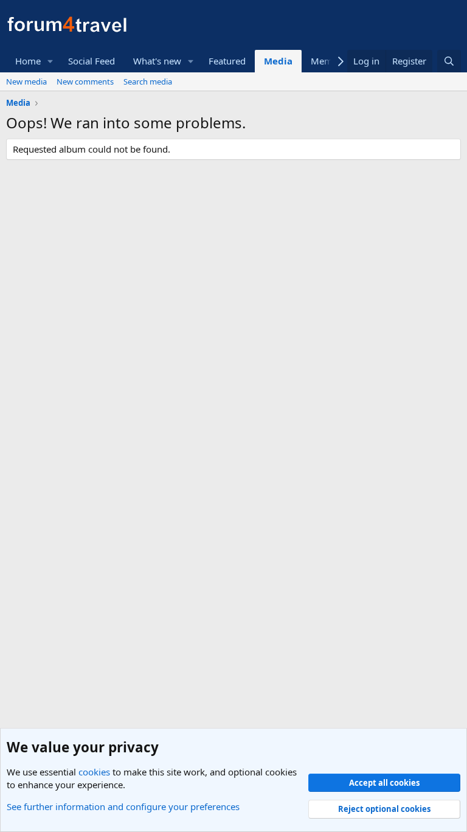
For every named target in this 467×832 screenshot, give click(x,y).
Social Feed (91, 61)
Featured (227, 61)
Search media (147, 81)
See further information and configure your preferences (123, 806)
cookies (94, 772)
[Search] (449, 61)
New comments (85, 81)
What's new (157, 61)
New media (26, 81)
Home (28, 61)
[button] (50, 61)
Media (278, 61)
